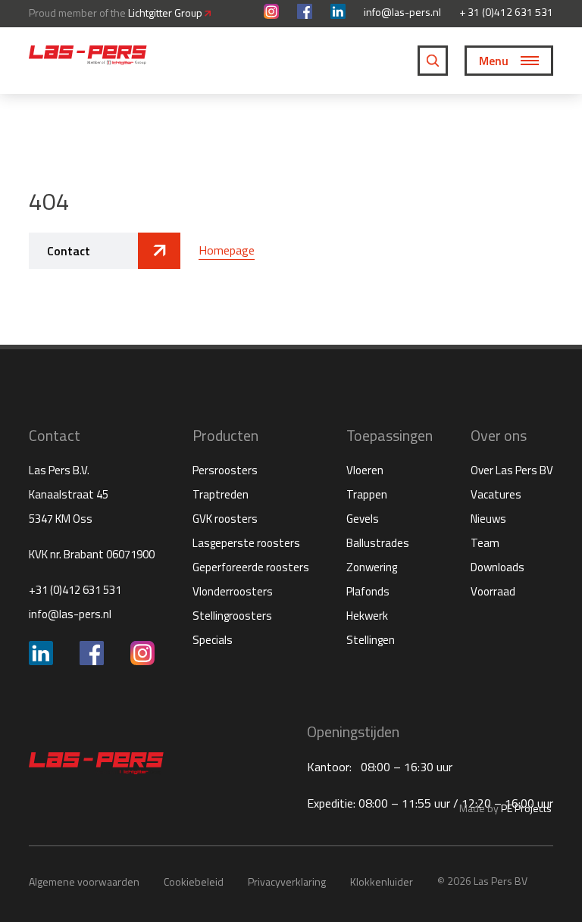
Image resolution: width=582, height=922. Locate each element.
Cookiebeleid (194, 881)
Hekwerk (367, 615)
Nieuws (488, 518)
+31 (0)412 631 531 (75, 590)
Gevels (362, 518)
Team (485, 543)
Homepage (227, 250)
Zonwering (371, 567)
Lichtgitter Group (166, 12)
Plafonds (368, 591)
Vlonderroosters (232, 591)
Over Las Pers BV (512, 470)
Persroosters (225, 470)
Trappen (366, 494)
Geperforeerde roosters (250, 567)
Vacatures (496, 494)
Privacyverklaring (287, 881)
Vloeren (364, 470)
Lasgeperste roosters (246, 543)
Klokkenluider (381, 881)
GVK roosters (225, 518)
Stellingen (370, 640)
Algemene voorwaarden (84, 881)
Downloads (497, 567)
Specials (212, 640)
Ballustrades (377, 543)
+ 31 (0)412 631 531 (506, 12)
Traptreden (220, 494)
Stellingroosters (232, 615)
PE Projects (526, 808)
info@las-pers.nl (402, 12)
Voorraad (493, 591)
